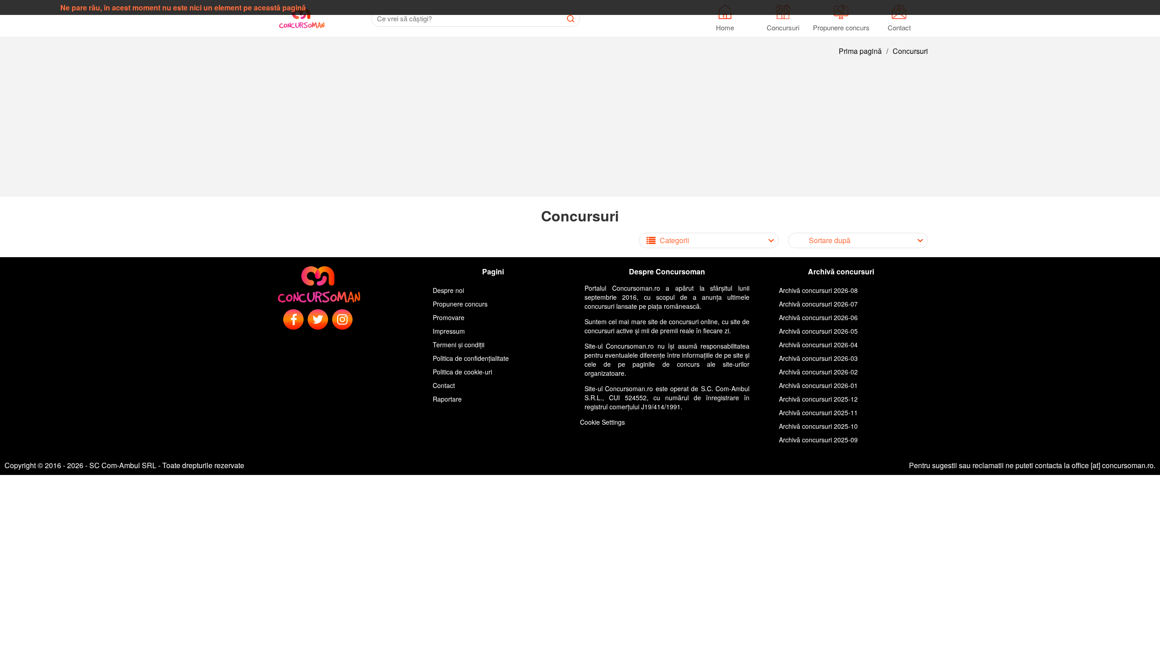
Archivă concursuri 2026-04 (818, 344)
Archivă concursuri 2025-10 (818, 426)
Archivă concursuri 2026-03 (818, 358)
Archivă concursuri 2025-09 (818, 439)
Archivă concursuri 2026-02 (818, 371)
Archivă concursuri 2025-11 (818, 412)
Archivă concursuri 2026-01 (818, 385)
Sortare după (830, 240)
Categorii (674, 240)
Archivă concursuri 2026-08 (818, 290)
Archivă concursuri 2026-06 (818, 317)
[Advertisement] (580, 133)
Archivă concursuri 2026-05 (818, 331)
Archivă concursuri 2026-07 (818, 303)
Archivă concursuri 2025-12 (818, 398)
